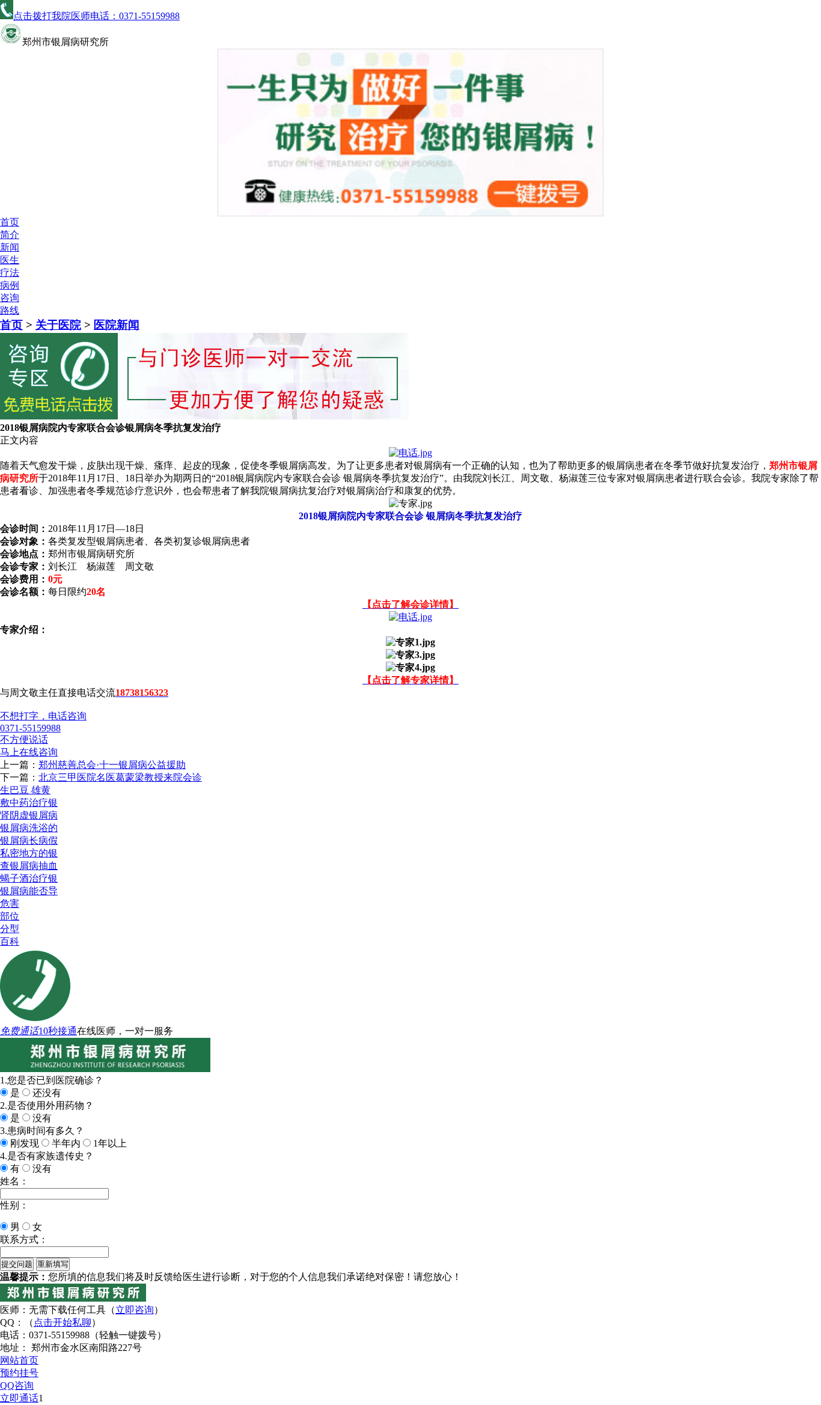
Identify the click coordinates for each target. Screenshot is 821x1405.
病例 (9, 285)
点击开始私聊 (62, 1322)
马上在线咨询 (29, 752)
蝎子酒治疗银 (29, 878)
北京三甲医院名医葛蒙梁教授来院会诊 (120, 777)
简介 (9, 235)
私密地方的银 (29, 853)
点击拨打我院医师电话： (96, 16)
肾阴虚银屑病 (29, 815)
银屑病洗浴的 (29, 828)
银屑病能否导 (29, 891)
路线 (9, 310)
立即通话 (19, 1398)
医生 (9, 260)
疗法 (9, 272)
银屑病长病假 (29, 840)
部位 (9, 916)
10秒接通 (57, 1031)
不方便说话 (24, 739)
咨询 (9, 298)
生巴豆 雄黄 (25, 790)
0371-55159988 (30, 728)
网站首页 (19, 1360)
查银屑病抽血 (29, 866)
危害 (9, 903)
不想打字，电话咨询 (43, 716)
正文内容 (19, 440)
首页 (9, 222)
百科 (9, 941)
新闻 (9, 247)
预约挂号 (19, 1373)
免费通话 (19, 1031)
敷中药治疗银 (29, 802)
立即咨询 (134, 1310)
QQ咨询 (17, 1385)
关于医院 (58, 324)
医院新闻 (116, 324)
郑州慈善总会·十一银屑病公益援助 (112, 765)
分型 (9, 929)
